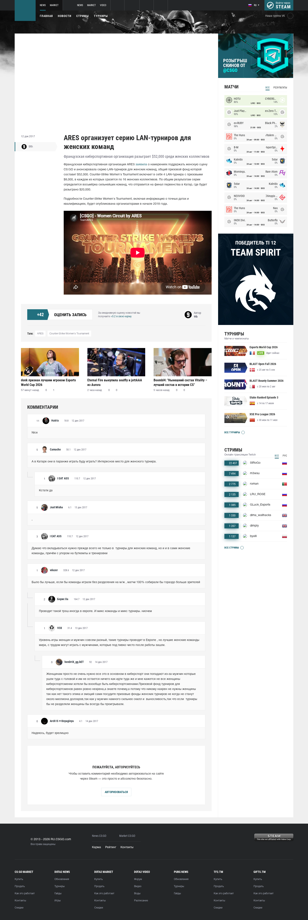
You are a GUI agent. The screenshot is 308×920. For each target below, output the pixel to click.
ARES (40, 334)
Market (54, 5)
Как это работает (25, 893)
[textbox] (116, 432)
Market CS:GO (127, 836)
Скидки (19, 908)
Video (103, 5)
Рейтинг (110, 847)
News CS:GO (99, 836)
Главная (46, 16)
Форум (138, 879)
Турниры (101, 16)
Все (267, 87)
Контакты (126, 847)
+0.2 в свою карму (121, 316)
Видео (137, 886)
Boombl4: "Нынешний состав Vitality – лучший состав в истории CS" (180, 382)
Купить (19, 879)
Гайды (57, 893)
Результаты (280, 87)
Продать (20, 886)
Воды (137, 893)
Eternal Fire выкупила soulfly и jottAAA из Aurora (114, 382)
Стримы (82, 16)
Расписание (141, 900)
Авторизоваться (116, 792)
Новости (64, 16)
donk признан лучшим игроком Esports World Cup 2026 (48, 382)
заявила (141, 164)
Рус (285, 455)
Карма (96, 847)
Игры (57, 900)
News (43, 5)
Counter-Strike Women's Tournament (69, 334)
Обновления (61, 879)
